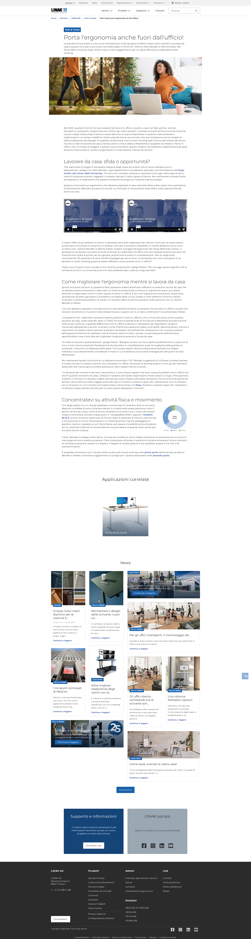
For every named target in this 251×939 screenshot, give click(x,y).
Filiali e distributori (172, 887)
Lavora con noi (107, 3)
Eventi (94, 3)
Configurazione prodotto (101, 918)
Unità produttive (171, 882)
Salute (129, 882)
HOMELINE (131, 920)
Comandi (93, 895)
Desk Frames (95, 908)
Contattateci (60, 919)
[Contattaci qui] (245, 676)
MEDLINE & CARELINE (137, 908)
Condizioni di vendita (167, 937)
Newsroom (83, 3)
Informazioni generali (100, 937)
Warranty (152, 937)
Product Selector (97, 914)
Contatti (167, 878)
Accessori (93, 899)
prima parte (151, 452)
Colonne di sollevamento (101, 882)
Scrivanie (130, 887)
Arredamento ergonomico (139, 891)
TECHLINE (131, 916)
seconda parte (161, 455)
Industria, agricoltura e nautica (141, 878)
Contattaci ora (93, 845)
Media (166, 891)
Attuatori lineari (96, 878)
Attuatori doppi (96, 887)
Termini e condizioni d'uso (122, 937)
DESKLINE (131, 912)
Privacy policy (140, 937)
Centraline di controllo (99, 891)
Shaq (138, 385)
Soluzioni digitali (96, 904)
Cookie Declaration (82, 937)
